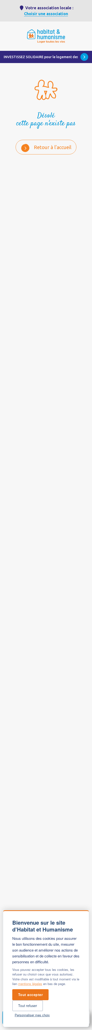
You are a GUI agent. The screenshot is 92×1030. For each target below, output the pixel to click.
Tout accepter (30, 994)
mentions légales (30, 983)
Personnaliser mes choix (32, 1015)
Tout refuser (27, 1005)
